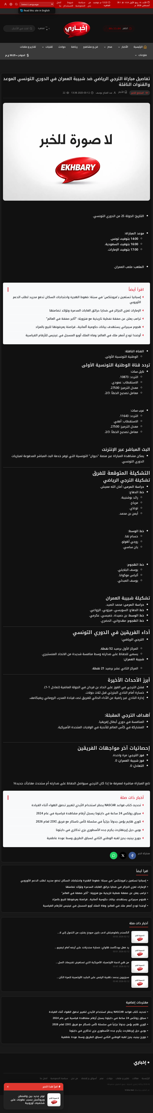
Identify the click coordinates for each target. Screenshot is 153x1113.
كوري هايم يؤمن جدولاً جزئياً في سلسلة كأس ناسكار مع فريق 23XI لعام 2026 (88, 821)
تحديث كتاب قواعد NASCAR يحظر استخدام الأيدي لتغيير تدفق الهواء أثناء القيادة (86, 805)
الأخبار (125, 46)
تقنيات (49, 46)
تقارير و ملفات (28, 46)
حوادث (61, 46)
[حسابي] (5, 4)
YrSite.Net (129, 1090)
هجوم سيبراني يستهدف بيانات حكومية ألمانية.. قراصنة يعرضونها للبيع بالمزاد (88, 327)
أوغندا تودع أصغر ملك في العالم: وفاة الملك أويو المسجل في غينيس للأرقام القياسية (83, 335)
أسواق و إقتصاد (89, 1078)
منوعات (142, 55)
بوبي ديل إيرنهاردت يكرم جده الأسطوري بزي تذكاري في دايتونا (98, 830)
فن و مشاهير (90, 46)
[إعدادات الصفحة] (11, 4)
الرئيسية (146, 1078)
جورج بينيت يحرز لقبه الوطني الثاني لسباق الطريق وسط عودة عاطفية (94, 838)
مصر (109, 46)
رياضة (74, 46)
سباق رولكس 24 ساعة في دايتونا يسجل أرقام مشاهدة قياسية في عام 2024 (88, 813)
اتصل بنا (59, 4)
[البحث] (16, 4)
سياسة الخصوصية (80, 4)
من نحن (89, 4)
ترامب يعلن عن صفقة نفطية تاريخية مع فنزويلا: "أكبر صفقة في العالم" (93, 318)
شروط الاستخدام (68, 4)
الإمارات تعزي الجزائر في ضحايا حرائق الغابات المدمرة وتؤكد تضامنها (95, 310)
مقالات (135, 1078)
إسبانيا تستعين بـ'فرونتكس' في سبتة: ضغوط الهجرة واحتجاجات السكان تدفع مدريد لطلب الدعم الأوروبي (77, 300)
